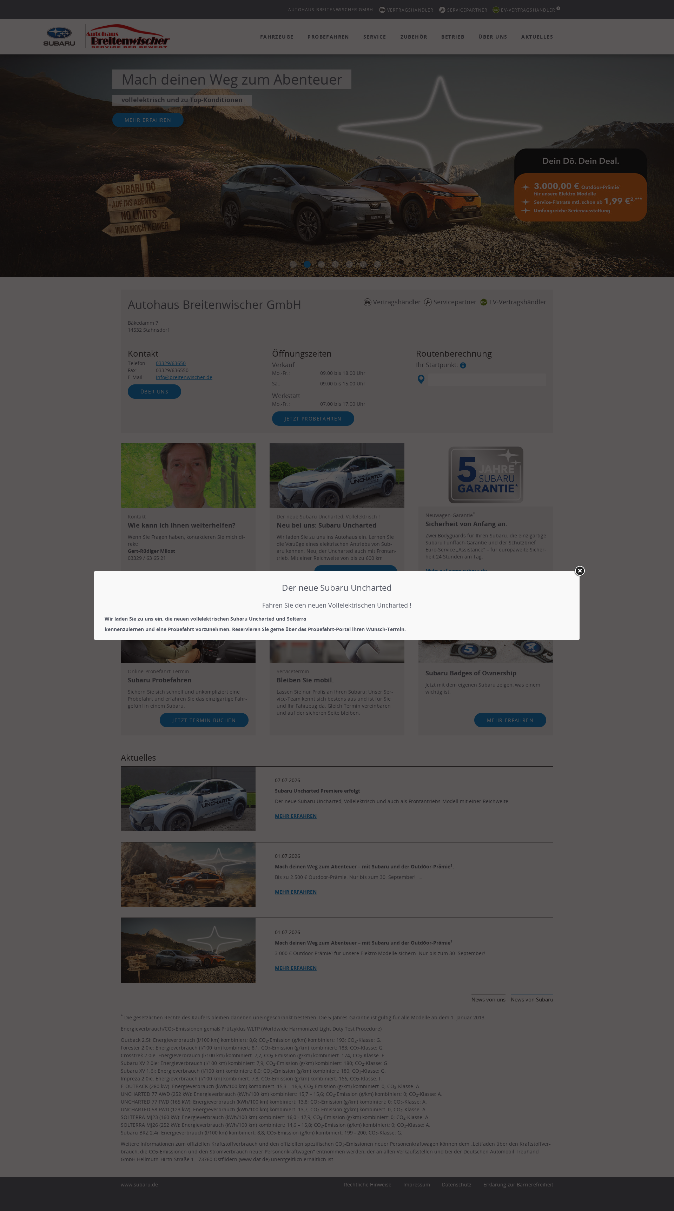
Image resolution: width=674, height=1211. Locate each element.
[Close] (579, 571)
